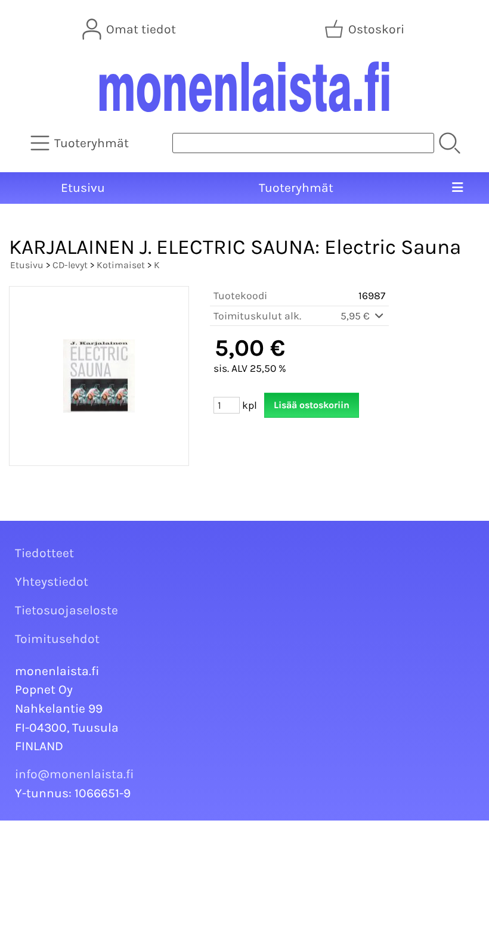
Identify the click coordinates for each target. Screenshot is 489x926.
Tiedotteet (44, 553)
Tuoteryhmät (296, 188)
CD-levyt (70, 265)
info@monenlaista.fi (74, 774)
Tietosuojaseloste (66, 610)
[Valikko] (457, 188)
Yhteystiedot (51, 581)
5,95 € (356, 316)
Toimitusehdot (57, 639)
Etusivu (83, 188)
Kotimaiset (121, 265)
